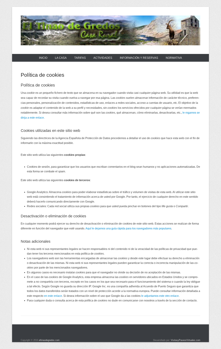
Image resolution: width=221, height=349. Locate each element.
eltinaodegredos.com (49, 340)
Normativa (174, 57)
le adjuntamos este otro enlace (160, 295)
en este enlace (53, 295)
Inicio (43, 57)
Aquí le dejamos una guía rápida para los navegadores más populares (128, 228)
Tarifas (80, 57)
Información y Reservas (139, 57)
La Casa (61, 57)
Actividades (102, 57)
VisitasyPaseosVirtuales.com (185, 340)
